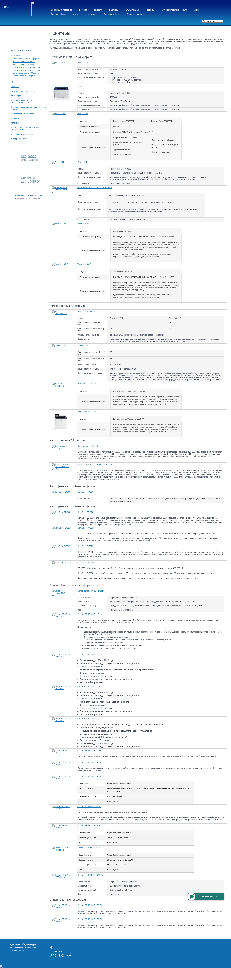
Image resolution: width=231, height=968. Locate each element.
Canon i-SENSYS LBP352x (89, 776)
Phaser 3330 (82, 162)
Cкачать (76, 14)
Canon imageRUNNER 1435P (90, 591)
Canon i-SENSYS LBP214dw (89, 686)
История (83, 10)
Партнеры (113, 10)
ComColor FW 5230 (85, 528)
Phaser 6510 (82, 345)
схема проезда (18, 950)
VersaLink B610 (84, 264)
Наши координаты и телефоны (29, 196)
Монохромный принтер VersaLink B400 (94, 187)
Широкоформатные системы (23, 91)
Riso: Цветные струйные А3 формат (27, 70)
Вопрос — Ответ (58, 14)
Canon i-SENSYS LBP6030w (89, 825)
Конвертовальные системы (23, 114)
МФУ (13, 82)
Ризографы (16, 96)
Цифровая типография (61, 10)
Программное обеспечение (23, 134)
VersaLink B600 (84, 224)
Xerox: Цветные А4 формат (24, 62)
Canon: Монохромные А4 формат (26, 73)
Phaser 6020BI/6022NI (87, 311)
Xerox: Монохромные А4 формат (26, 59)
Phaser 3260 (82, 114)
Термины (150, 10)
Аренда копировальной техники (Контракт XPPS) (25, 128)
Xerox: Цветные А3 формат (24, 64)
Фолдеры (15, 123)
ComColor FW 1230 (85, 562)
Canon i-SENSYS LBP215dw (89, 718)
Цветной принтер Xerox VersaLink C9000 (95, 464)
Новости (98, 10)
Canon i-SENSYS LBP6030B (89, 848)
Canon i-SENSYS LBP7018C (89, 919)
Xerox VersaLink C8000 (87, 446)
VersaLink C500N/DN (86, 384)
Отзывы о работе (111, 14)
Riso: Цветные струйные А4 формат (27, 67)
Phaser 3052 (82, 86)
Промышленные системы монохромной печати (28, 108)
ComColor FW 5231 (85, 546)
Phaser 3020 (82, 63)
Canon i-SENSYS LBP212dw (89, 654)
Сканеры (15, 87)
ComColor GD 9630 (85, 512)
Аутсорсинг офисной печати (174, 10)
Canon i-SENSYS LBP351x (89, 762)
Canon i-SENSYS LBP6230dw (90, 875)
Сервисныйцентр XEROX (31, 179)
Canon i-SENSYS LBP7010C (89, 905)
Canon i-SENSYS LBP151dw (89, 614)
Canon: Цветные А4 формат (24, 76)
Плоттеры (15, 118)
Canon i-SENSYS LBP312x (89, 750)
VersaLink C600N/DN (86, 411)
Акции (197, 10)
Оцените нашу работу (136, 14)
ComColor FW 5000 (85, 492)
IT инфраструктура (19, 139)
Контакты (92, 14)
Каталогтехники (26, 34)
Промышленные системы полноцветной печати (22, 101)
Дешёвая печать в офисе (22, 51)
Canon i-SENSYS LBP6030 (89, 807)
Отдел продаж (132, 10)
